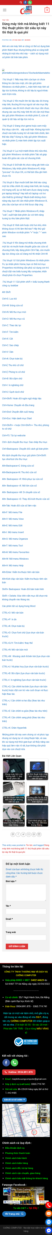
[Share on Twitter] (23, 834)
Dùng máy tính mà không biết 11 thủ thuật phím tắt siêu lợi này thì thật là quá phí (25, 848)
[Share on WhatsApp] (13, 834)
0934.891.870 (23, 1006)
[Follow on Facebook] (25, 2)
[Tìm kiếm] (21, 2)
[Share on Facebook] (18, 834)
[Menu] (4, 10)
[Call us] (30, 2)
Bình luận (11, 881)
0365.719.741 (40, 1006)
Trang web (11, 932)
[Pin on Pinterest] (33, 834)
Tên (8, 906)
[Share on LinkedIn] (39, 834)
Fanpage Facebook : (14, 1184)
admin (27, 40)
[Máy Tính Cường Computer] (26, 1195)
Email (9, 919)
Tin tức (5, 20)
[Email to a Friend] (28, 834)
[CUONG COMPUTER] (26, 10)
